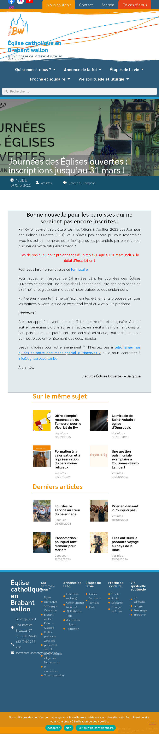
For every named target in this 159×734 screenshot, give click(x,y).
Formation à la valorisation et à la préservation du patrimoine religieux (67, 459)
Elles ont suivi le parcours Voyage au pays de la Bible (125, 544)
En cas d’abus (135, 4)
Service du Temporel (82, 183)
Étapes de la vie (124, 69)
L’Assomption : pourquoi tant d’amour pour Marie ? (66, 544)
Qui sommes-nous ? (33, 69)
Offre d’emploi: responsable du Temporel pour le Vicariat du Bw (68, 422)
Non (68, 727)
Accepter (53, 727)
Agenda (107, 4)
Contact (86, 4)
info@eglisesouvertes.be (37, 358)
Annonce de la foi (80, 69)
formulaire (79, 269)
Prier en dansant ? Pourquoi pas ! (125, 508)
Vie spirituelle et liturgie (101, 79)
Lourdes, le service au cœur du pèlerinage (67, 510)
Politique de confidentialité (96, 727)
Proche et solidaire (47, 79)
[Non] (152, 723)
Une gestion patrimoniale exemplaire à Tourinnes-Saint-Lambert (125, 459)
